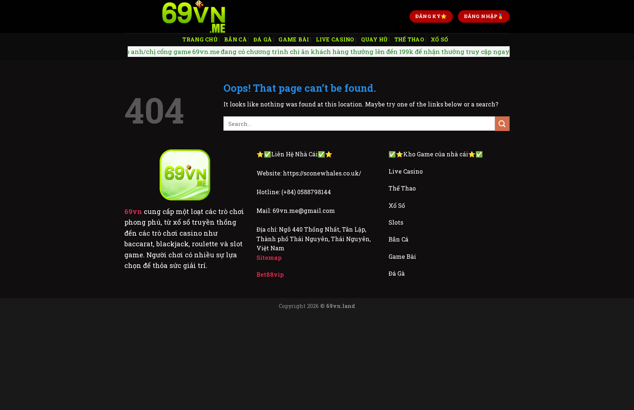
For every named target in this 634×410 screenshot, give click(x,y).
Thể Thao (409, 39)
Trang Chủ (200, 39)
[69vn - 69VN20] (194, 16)
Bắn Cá (235, 39)
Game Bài (293, 39)
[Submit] (502, 123)
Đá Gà (263, 39)
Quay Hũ (374, 39)
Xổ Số (439, 39)
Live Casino (335, 39)
